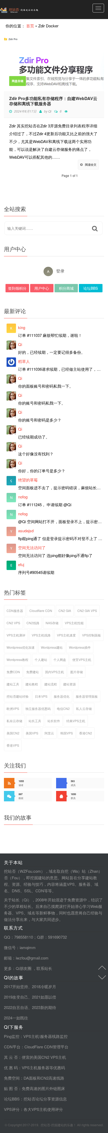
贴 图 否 (11, 1088)
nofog (23, 496)
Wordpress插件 (80, 647)
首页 (30, 25)
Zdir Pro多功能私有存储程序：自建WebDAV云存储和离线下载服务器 (53, 101)
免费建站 (32, 672)
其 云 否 (11, 1057)
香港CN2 (85, 733)
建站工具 (13, 684)
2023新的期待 (44, 1007)
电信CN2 (63, 708)
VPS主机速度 (66, 635)
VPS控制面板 (91, 635)
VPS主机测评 (16, 635)
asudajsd (26, 530)
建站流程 (50, 684)
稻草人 (24, 361)
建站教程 (31, 684)
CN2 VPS (13, 623)
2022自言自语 (16, 1007)
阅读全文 (90, 164)
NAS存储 (52, 623)
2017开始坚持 (16, 986)
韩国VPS (66, 733)
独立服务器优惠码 (38, 708)
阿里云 (49, 733)
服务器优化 (61, 696)
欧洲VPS (13, 708)
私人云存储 (84, 708)
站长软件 (53, 721)
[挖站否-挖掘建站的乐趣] (30, 9)
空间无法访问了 (32, 547)
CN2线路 (32, 623)
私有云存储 (14, 721)
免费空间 (12, 1078)
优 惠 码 (11, 1067)
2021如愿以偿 (44, 997)
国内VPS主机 (54, 672)
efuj (21, 564)
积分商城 (66, 288)
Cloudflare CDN (40, 610)
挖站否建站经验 (18, 696)
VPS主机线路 (41, 635)
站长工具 (35, 721)
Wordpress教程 (17, 659)
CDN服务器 (15, 610)
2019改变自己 (16, 997)
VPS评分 (12, 1109)
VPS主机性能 (74, 623)
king (21, 327)
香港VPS (13, 745)
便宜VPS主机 (81, 659)
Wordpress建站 (52, 647)
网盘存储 (17, 81)
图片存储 (76, 672)
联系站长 (44, 968)
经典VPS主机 (75, 721)
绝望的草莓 (28, 479)
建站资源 (69, 684)
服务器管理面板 (87, 696)
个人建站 (41, 659)
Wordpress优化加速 (21, 647)
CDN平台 (12, 1046)
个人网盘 (59, 659)
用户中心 (41, 288)
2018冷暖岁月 (44, 986)
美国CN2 (13, 733)
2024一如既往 (16, 1017)
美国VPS (32, 733)
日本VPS (41, 696)
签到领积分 (17, 288)
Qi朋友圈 (23, 968)
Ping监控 (11, 1036)
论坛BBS (90, 288)
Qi (49, 111)
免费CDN (13, 672)
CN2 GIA (64, 610)
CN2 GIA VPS (87, 610)
